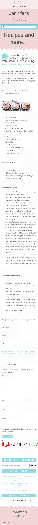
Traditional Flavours (30, 64)
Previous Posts (12, 501)
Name (4, 401)
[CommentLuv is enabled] (20, 447)
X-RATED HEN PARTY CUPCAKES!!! (19, 490)
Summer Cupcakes (19, 488)
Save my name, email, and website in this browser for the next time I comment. (19, 430)
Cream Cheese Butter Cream (19, 351)
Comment (5, 376)
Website (4, 418)
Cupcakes (5, 64)
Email (4, 409)
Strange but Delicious (18, 64)
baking (7, 351)
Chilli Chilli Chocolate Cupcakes (19, 481)
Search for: (5, 465)
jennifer (6, 66)
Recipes (11, 64)
